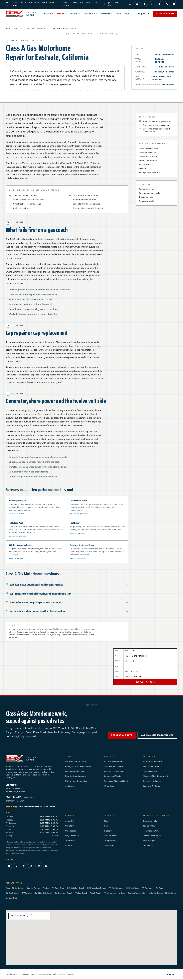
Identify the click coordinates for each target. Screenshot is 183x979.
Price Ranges (149, 840)
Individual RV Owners (152, 761)
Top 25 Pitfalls (149, 826)
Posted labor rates (147, 189)
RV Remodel (147, 888)
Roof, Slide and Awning (75, 776)
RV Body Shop (58, 888)
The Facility (70, 840)
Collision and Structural (75, 761)
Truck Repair (96, 893)
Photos (46, 888)
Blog (106, 821)
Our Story (69, 826)
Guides (107, 826)
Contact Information (137, 893)
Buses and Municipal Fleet (116, 781)
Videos (122, 893)
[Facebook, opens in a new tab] (167, 4)
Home (8, 28)
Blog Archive (11, 898)
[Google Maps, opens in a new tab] (144, 4)
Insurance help (146, 197)
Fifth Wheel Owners (152, 766)
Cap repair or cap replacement (156, 125)
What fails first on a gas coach (156, 121)
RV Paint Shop (132, 888)
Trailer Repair (81, 893)
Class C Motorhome (148, 156)
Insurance (75, 13)
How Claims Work (151, 831)
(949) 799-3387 (143, 13)
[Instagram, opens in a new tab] (174, 4)
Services (48, 13)
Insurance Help (150, 821)
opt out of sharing (66, 974)
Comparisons (110, 840)
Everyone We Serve (151, 786)
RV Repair (160, 888)
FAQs (127, 13)
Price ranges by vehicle (149, 193)
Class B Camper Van (148, 152)
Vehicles (61, 13)
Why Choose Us (72, 836)
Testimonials (110, 893)
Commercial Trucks (112, 776)
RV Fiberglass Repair (96, 888)
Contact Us (148, 845)
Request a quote (146, 201)
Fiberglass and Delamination (78, 766)
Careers (68, 845)
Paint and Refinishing (74, 771)
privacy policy (52, 974)
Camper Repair (33, 888)
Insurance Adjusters (152, 781)
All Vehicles (109, 786)
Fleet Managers (150, 771)
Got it (170, 974)
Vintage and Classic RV (149, 172)
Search (128, 4)
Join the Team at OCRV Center (163, 893)
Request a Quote (165, 14)
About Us (69, 821)
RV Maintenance (116, 888)
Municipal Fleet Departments (156, 776)
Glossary (108, 831)
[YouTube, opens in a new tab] (137, 4)
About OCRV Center (15, 888)
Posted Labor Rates (152, 836)
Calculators (109, 845)
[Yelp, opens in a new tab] (152, 4)
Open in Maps (18, 916)
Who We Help (90, 13)
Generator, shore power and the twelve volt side (157, 130)
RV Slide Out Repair (43, 893)
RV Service (27, 893)
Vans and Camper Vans (114, 771)
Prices (118, 13)
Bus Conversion (146, 164)
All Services (70, 786)
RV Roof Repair (12, 893)
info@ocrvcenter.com (15, 801)
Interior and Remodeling (76, 781)
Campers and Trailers (113, 766)
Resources (106, 13)
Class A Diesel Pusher (149, 148)
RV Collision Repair (75, 888)
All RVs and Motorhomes (157, 735)
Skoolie (142, 168)
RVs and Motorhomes (37, 28)
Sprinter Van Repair (64, 893)
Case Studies (110, 836)
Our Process (70, 831)
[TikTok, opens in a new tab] (159, 4)
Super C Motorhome (148, 160)
